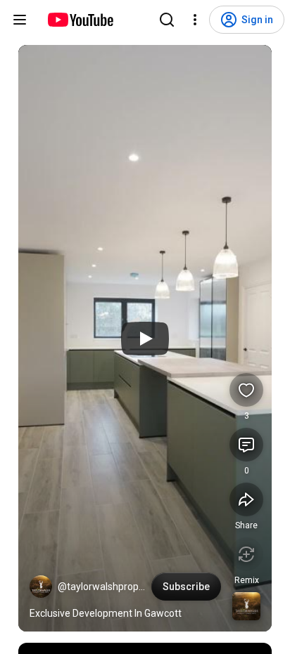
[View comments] (246, 445)
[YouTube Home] (80, 19)
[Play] (145, 338)
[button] (41, 586)
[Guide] (19, 19)
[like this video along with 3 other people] (246, 390)
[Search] (166, 19)
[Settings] (195, 19)
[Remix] (246, 554)
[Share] (246, 499)
